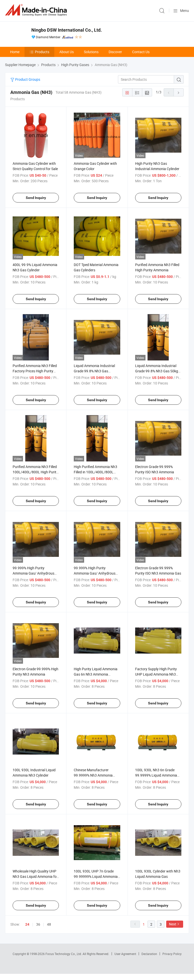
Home (14, 51)
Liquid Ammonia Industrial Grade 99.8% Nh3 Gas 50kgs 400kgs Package (157, 371)
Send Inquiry (36, 198)
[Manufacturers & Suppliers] (37, 10)
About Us (66, 51)
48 (49, 924)
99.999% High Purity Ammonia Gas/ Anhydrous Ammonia (94, 573)
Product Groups (27, 79)
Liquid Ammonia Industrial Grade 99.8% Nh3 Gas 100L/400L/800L (94, 371)
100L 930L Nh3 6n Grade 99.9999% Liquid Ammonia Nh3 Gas (156, 775)
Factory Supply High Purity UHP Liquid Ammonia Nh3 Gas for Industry (156, 674)
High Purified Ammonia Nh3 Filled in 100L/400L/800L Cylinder (95, 472)
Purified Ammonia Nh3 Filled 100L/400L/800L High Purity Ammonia (35, 472)
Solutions (91, 51)
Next (172, 924)
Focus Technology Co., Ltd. (64, 954)
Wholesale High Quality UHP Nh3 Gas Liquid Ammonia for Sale (35, 876)
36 (38, 924)
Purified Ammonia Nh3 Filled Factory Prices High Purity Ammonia (35, 371)
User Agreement (125, 954)
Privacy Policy (172, 954)
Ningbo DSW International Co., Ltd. (66, 30)
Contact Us (141, 51)
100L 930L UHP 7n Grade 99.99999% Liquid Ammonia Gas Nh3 (96, 876)
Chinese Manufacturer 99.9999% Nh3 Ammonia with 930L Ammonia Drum (94, 775)
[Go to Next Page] (178, 92)
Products (42, 51)
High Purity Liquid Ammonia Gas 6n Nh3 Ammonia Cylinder (95, 674)
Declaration (149, 954)
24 (27, 924)
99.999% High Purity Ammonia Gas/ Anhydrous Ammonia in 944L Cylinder (33, 573)
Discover (115, 51)
